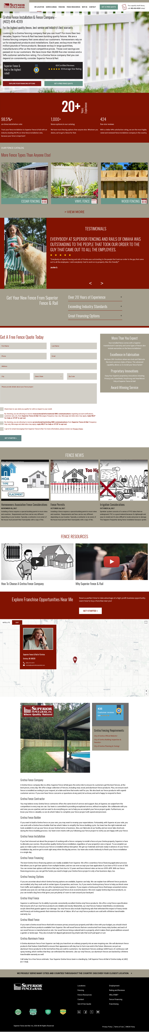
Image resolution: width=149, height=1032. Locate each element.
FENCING (61, 7)
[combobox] (48, 376)
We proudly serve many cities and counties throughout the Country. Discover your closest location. (74, 973)
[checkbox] (2, 409)
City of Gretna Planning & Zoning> (107, 746)
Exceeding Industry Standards (87, 306)
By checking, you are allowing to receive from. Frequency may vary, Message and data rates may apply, (50, 423)
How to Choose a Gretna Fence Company (22, 583)
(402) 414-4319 (13, 21)
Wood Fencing (130, 201)
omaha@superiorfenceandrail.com (35, 665)
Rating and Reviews (117, 990)
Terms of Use (119, 1027)
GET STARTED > (11, 438)
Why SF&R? (113, 995)
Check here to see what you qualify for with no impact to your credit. (28, 409)
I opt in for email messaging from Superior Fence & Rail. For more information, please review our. (43, 429)
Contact (92, 7)
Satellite (6, 622)
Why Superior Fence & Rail (89, 583)
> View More (75, 212)
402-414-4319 (135, 8)
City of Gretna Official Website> (106, 736)
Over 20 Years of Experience (86, 297)
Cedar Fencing (30, 201)
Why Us (84, 7)
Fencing (81, 990)
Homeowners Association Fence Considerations (24, 504)
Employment (114, 986)
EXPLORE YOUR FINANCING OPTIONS (22, 83)
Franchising (113, 1004)
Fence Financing (115, 999)
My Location (39, 7)
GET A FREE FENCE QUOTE (63, 83)
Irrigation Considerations (112, 504)
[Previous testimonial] (90, 283)
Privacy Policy (78, 429)
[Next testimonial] (102, 283)
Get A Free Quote (109, 7)
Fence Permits (58, 504)
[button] (75, 660)
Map (17, 622)
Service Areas (51, 7)
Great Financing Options (84, 316)
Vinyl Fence (82, 201)
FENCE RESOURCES (73, 7)
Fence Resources (85, 995)
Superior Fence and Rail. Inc (23, 1026)
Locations (81, 986)
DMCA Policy (130, 1027)
